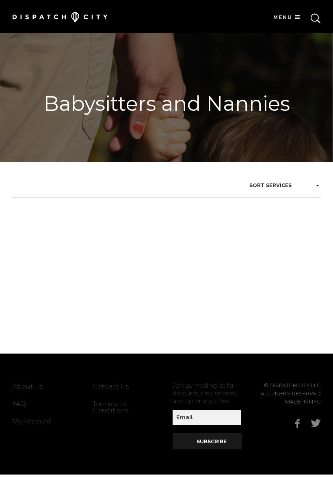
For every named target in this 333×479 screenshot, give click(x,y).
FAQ (19, 404)
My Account (31, 421)
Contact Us (111, 386)
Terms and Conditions (110, 407)
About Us (27, 386)
